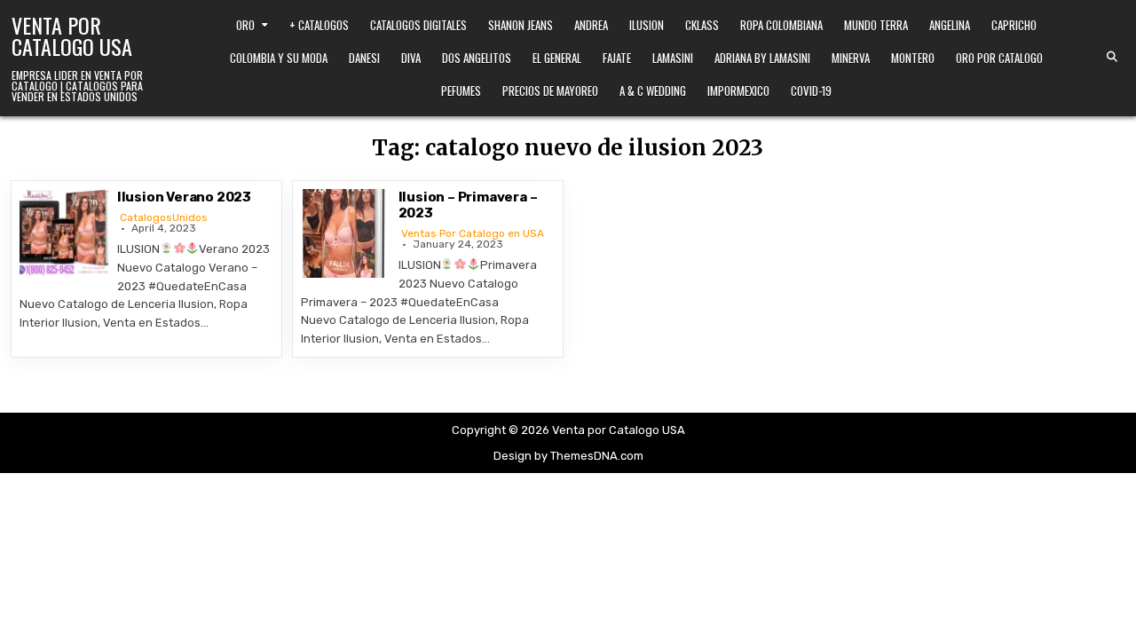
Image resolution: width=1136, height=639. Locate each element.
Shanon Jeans (520, 25)
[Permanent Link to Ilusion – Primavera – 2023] (345, 233)
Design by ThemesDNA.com (568, 455)
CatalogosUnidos (164, 217)
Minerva (851, 58)
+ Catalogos (319, 25)
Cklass (702, 25)
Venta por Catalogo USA (72, 35)
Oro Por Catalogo (999, 58)
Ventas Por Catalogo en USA (472, 233)
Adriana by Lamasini (762, 58)
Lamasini (672, 58)
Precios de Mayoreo (550, 90)
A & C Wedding (652, 90)
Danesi (364, 58)
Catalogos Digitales (418, 25)
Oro (245, 25)
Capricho (1014, 25)
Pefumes (461, 90)
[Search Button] (1112, 56)
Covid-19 (811, 90)
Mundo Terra (876, 25)
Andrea (591, 25)
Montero (913, 58)
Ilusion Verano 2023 (184, 197)
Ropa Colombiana (781, 25)
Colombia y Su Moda (278, 58)
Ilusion (646, 25)
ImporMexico (738, 90)
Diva (411, 58)
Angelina (949, 25)
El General (556, 58)
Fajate (617, 58)
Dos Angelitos (476, 58)
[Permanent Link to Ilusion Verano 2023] (64, 233)
